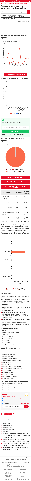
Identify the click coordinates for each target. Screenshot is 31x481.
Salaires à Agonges (7, 362)
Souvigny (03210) (7, 339)
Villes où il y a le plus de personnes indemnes (15, 186)
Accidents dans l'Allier (8, 345)
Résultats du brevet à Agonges (10, 388)
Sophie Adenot (7, 417)
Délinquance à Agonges (8, 354)
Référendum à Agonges (8, 378)
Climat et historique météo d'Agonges (12, 366)
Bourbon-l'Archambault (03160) (10, 332)
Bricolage (6, 403)
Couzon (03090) (11, 15)
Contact (7, 459)
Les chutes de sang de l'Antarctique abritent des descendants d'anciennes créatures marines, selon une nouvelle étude (16, 435)
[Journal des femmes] (8, 470)
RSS (18, 459)
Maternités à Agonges (8, 374)
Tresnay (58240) (6, 334)
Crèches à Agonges (7, 372)
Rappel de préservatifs (9, 419)
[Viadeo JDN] (22, 476)
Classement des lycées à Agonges (11, 360)
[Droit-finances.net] (22, 473)
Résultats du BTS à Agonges (10, 390)
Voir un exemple (24, 399)
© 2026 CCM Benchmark (23, 462)
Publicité (26, 457)
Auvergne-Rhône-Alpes (20, 3)
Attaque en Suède (7, 427)
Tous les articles (13, 459)
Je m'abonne (14, 131)
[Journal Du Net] (8, 473)
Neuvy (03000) (6, 341)
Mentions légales (6, 462)
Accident (10, 3)
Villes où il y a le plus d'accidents (15, 74)
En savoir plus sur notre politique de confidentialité (13, 134)
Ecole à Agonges (6, 370)
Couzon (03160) (6, 330)
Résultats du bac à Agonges (9, 386)
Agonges (4, 350)
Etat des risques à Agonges (9, 358)
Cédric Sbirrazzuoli (7, 425)
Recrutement (23, 459)
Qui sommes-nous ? (7, 457)
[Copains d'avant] (8, 476)
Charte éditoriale (20, 457)
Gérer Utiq (26, 461)
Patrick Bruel (6, 423)
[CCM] (22, 470)
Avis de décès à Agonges (9, 352)
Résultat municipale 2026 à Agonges (12, 383)
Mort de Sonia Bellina (8, 421)
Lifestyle (5, 399)
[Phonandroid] (22, 479)
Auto (5, 3)
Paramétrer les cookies (18, 461)
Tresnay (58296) (18, 17)
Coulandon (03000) (7, 337)
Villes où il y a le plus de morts (15, 177)
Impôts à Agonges (7, 364)
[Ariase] (8, 479)
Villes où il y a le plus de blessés (15, 182)
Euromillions (6, 431)
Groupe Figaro (13, 462)
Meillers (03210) (6, 343)
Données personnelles (7, 461)
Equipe (14, 457)
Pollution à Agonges (7, 356)
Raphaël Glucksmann (8, 429)
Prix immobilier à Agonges (9, 376)
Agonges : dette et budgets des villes (12, 368)
